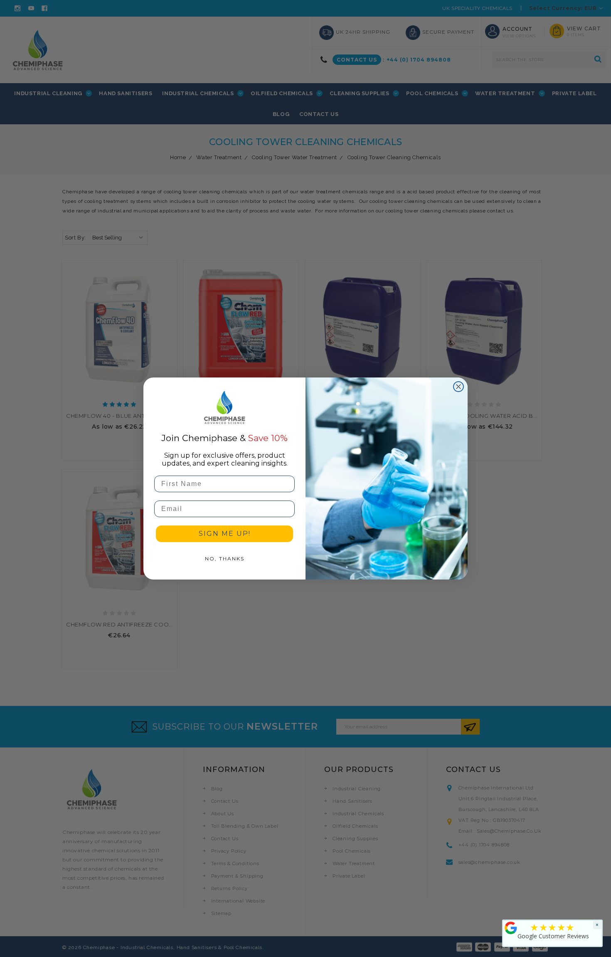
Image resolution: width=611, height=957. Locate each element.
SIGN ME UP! (225, 534)
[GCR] (510, 927)
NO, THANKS (224, 558)
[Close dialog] (458, 387)
